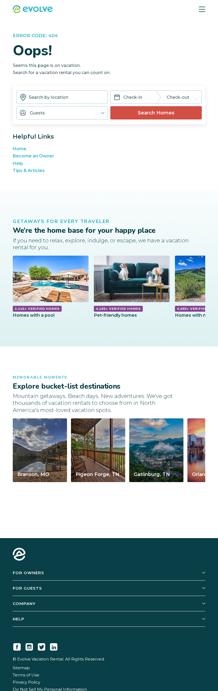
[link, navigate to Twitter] (41, 646)
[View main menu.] (202, 9)
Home (19, 148)
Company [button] (24, 603)
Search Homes (156, 113)
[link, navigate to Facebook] (17, 646)
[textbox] (62, 97)
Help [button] (18, 618)
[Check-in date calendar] (117, 97)
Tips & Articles (29, 170)
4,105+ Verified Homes (118, 309)
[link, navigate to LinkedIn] (53, 646)
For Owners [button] (28, 572)
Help (18, 163)
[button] (62, 112)
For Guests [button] (27, 588)
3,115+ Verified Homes (37, 309)
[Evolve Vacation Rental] (33, 9)
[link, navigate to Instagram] (29, 646)
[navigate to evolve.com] (19, 555)
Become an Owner (33, 155)
